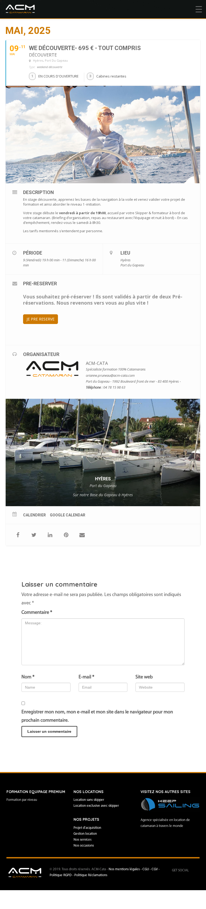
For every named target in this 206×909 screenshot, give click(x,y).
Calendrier (34, 515)
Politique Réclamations (90, 875)
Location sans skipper (88, 800)
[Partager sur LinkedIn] (50, 535)
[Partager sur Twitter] (34, 535)
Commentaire (36, 612)
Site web (144, 677)
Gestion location (85, 834)
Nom (27, 677)
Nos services (82, 839)
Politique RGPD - (62, 875)
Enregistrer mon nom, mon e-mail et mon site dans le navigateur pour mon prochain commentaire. (97, 716)
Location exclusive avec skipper (96, 806)
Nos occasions (83, 845)
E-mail (86, 677)
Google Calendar (67, 515)
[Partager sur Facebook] (17, 535)
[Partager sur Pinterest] (66, 535)
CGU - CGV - (151, 869)
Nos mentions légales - (125, 869)
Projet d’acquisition (87, 828)
